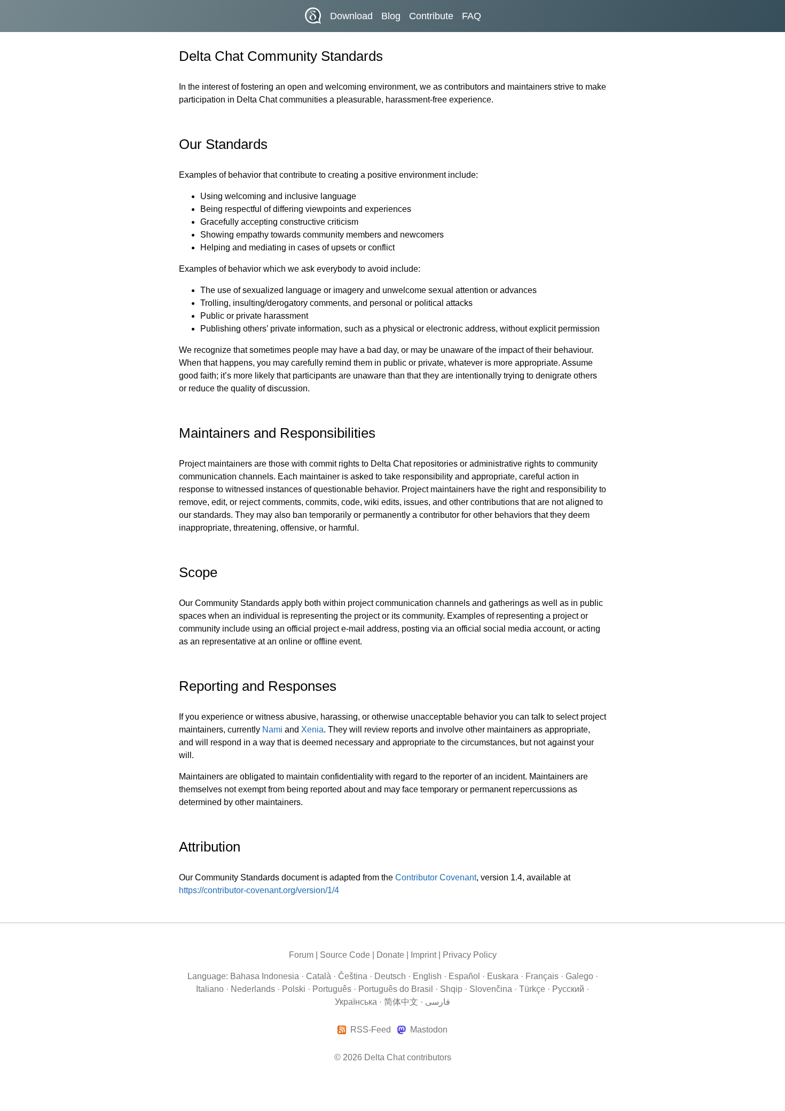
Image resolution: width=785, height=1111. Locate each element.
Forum (301, 954)
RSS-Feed (370, 1030)
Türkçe (532, 989)
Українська (356, 1001)
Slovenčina (490, 989)
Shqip (451, 989)
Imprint (423, 954)
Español (464, 976)
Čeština (352, 976)
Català (318, 976)
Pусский (568, 989)
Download (351, 16)
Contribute (431, 16)
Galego (579, 976)
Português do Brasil (395, 989)
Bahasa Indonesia (264, 976)
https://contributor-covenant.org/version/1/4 (259, 890)
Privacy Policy (470, 954)
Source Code (345, 954)
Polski (293, 989)
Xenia (312, 729)
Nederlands (253, 989)
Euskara (503, 976)
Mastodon (428, 1030)
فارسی (437, 1001)
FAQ (471, 16)
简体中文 (401, 1001)
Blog (391, 16)
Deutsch (390, 976)
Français (542, 976)
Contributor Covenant (435, 877)
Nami (272, 729)
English (427, 976)
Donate (390, 954)
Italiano (210, 989)
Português (331, 989)
